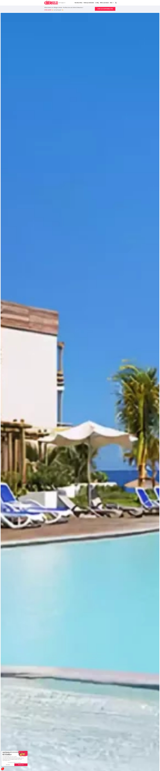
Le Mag (97, 2)
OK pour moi (21, 764)
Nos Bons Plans (78, 2)
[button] (116, 3)
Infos (111, 2)
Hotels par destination (89, 2)
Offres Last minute (104, 2)
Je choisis (8, 764)
